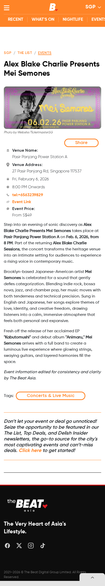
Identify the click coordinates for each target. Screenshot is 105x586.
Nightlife (73, 19)
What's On (43, 19)
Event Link (21, 202)
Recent (15, 19)
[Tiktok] (42, 545)
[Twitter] (19, 545)
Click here (30, 450)
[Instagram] (30, 545)
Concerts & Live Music (50, 395)
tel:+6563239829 (27, 195)
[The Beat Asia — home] (28, 505)
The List (24, 53)
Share (81, 142)
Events (44, 53)
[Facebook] (7, 545)
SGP (90, 7)
